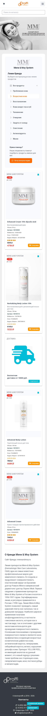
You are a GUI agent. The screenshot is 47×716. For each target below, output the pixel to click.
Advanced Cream (14, 521)
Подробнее (34, 381)
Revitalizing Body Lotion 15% (19, 303)
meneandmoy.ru (24, 559)
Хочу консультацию (22, 161)
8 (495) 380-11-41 (24, 705)
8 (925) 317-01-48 (24, 708)
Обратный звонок (36, 703)
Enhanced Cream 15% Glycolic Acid (21, 222)
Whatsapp (33, 708)
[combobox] (23, 12)
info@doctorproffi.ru (24, 713)
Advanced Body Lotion (16, 440)
